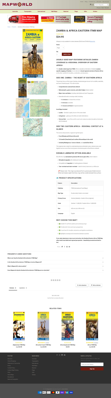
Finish (58, 44)
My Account (106, 1)
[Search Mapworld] (107, 4)
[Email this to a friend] (69, 246)
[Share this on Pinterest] (66, 246)
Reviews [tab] (12, 288)
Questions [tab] (22, 288)
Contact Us (92, 1)
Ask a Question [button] (82, 285)
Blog (86, 1)
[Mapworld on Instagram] (62, 355)
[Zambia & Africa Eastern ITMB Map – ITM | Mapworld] (22, 88)
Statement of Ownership (14, 363)
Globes (95, 11)
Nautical (66, 11)
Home (81, 1)
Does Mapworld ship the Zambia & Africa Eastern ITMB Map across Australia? (28, 270)
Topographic (28, 11)
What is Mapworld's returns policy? (17, 266)
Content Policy (11, 368)
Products (14, 27)
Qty (57, 51)
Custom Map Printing (13, 370)
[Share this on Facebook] (64, 246)
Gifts (85, 11)
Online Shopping (12, 361)
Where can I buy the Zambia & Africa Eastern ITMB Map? (23, 258)
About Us (10, 358)
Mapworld (49, 389)
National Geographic (13, 379)
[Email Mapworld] (64, 355)
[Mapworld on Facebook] (57, 355)
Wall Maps (54, 11)
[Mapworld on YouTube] (59, 355)
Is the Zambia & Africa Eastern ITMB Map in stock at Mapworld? (25, 262)
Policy (9, 365)
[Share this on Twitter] (62, 246)
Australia (15, 11)
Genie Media (65, 389)
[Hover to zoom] (33, 53)
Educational (11, 377)
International (41, 11)
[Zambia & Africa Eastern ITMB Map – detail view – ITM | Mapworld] (37, 88)
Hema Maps (11, 374)
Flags (76, 11)
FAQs (9, 372)
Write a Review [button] (97, 285)
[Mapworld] (17, 4)
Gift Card (99, 1)
